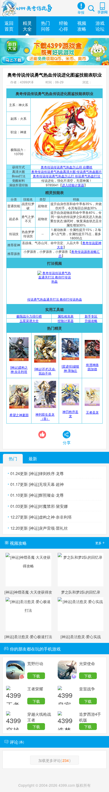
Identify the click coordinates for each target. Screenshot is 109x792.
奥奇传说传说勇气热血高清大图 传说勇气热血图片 (66, 171)
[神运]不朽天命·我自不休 (45, 371)
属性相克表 (66, 316)
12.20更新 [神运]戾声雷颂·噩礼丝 (39, 528)
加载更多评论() (54, 760)
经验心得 (63, 26)
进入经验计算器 (73, 185)
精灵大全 (27, 26)
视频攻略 (81, 26)
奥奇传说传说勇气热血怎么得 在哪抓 (66, 167)
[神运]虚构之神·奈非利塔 (19, 369)
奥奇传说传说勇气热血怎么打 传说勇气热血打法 (66, 176)
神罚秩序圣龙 (70, 413)
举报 (81, 12)
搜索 (91, 8)
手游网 (102, 8)
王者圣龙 (92, 412)
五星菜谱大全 (29, 320)
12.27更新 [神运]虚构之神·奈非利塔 (41, 517)
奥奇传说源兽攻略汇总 (79, 253)
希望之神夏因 (19, 414)
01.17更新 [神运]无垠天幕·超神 (37, 484)
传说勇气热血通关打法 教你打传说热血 (54, 299)
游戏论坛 (100, 26)
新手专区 (91, 316)
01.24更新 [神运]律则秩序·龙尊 (37, 473)
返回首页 (8, 26)
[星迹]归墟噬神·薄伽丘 (70, 368)
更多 (100, 542)
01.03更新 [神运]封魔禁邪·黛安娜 (39, 506)
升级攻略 (91, 320)
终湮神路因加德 (92, 366)
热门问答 (45, 26)
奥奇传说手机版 (27, 8)
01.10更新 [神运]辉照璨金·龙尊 (37, 495)
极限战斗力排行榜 (29, 316)
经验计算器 (66, 320)
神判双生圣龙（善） (44, 416)
